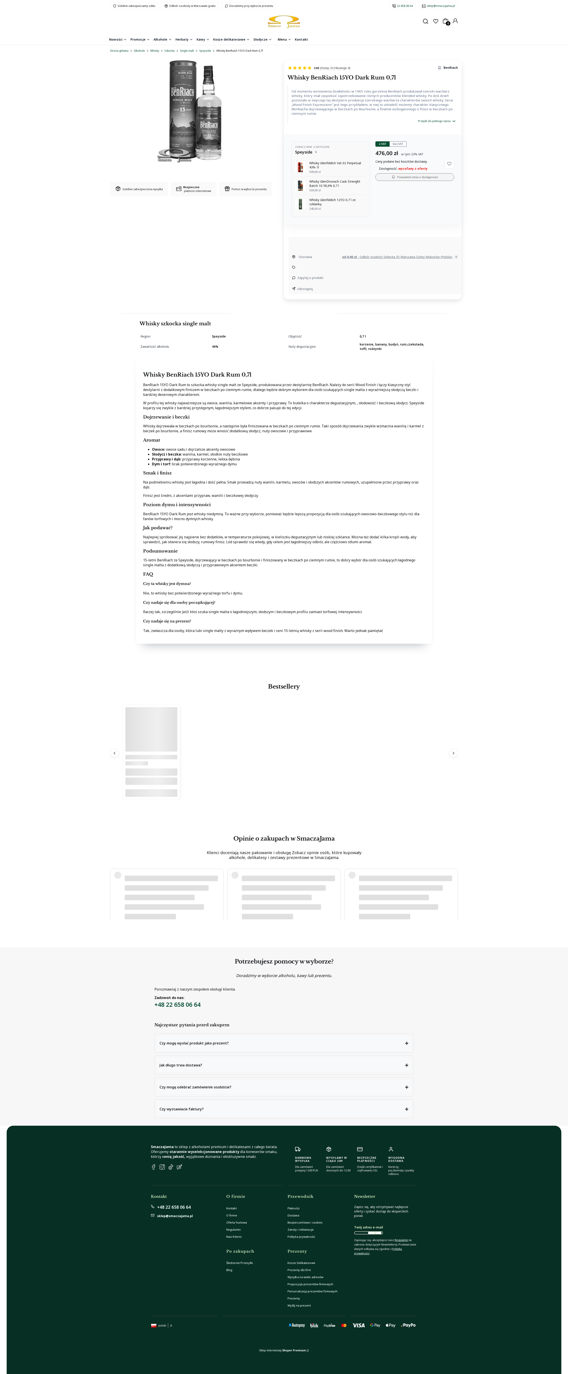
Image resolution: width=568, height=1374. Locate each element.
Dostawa (293, 1215)
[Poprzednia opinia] (114, 890)
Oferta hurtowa (236, 1222)
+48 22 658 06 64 (177, 1004)
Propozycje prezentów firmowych (310, 1284)
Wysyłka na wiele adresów (305, 1277)
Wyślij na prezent (299, 1305)
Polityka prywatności (301, 1237)
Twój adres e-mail (368, 1227)
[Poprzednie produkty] (114, 753)
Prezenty (294, 1298)
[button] (449, 164)
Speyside (205, 51)
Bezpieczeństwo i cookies (305, 1222)
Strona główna (119, 51)
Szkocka (169, 51)
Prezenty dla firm (299, 1270)
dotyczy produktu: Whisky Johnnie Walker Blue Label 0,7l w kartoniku (167, 904)
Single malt (187, 51)
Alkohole (139, 51)
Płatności (294, 1208)
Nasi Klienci (234, 1237)
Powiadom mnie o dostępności (417, 177)
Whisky (154, 51)
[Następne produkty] (453, 753)
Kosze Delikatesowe (301, 1263)
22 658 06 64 (405, 6)
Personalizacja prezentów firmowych (312, 1291)
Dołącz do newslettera (374, 1233)
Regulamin (233, 1230)
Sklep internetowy (282, 1350)
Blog (229, 1270)
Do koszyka (151, 793)
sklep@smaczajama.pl (441, 6)
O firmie (231, 1215)
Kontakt (231, 1208)
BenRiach (451, 67)
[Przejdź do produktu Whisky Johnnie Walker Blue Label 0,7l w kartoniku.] (151, 750)
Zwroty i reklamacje (301, 1230)
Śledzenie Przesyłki (239, 1263)
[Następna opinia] (453, 890)
